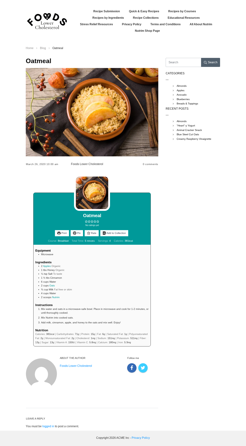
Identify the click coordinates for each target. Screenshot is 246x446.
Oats (52, 285)
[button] (86, 221)
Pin (78, 233)
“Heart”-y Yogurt (186, 125)
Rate (93, 233)
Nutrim (56, 297)
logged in (48, 426)
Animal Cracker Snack (189, 130)
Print (64, 233)
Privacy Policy (141, 437)
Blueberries (183, 99)
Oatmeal (38, 61)
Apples (47, 266)
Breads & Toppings (187, 103)
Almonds (182, 85)
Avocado (182, 94)
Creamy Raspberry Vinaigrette (194, 138)
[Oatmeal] (92, 112)
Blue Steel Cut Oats (188, 134)
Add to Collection (116, 233)
